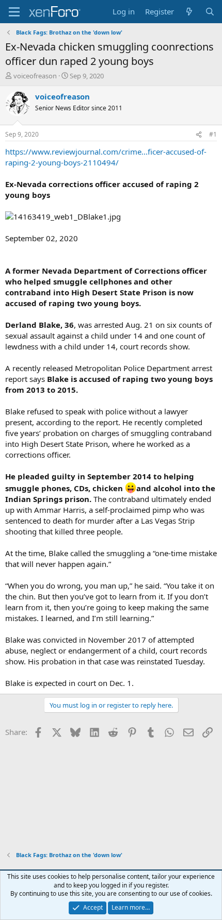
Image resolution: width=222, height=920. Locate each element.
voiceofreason (35, 75)
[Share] (198, 135)
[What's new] (189, 11)
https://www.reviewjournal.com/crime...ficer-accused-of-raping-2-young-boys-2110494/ (106, 157)
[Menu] (14, 12)
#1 (213, 134)
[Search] (210, 11)
